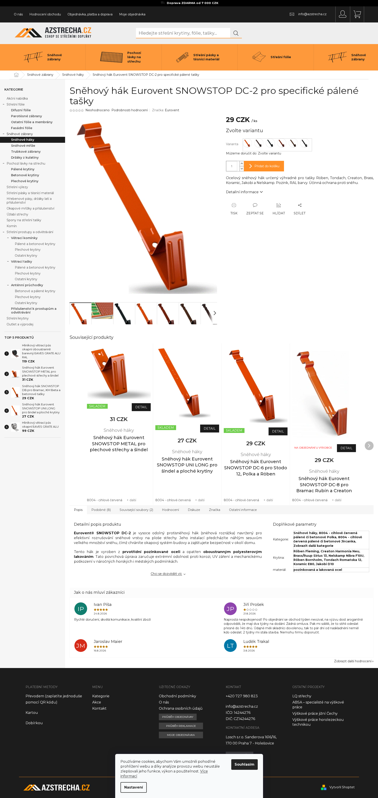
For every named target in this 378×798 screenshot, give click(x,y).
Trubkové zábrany (26, 152)
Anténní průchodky (27, 285)
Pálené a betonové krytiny (35, 244)
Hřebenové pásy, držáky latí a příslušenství (29, 200)
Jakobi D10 (325, 564)
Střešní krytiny (18, 318)
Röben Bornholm (307, 560)
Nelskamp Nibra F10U (346, 556)
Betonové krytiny (25, 175)
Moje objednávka (132, 14)
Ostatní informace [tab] (243, 510)
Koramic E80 (303, 564)
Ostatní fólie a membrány (32, 122)
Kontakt (99, 708)
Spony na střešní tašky (24, 220)
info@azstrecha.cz (242, 706)
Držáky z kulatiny (25, 158)
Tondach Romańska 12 (342, 560)
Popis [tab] (78, 510)
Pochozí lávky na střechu (26, 163)
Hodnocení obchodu (45, 14)
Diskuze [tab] (194, 510)
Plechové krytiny (24, 181)
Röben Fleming (306, 551)
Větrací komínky (24, 238)
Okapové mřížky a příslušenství (30, 208)
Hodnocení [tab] (170, 510)
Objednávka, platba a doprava (90, 14)
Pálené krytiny (22, 169)
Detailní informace (242, 192)
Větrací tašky (21, 262)
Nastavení (133, 787)
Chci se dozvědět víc (166, 574)
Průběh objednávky (177, 716)
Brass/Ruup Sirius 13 (310, 556)
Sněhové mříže (23, 146)
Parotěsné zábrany (26, 116)
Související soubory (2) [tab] (136, 510)
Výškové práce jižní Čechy (315, 713)
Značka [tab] (214, 510)
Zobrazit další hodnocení (352, 661)
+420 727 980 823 (242, 696)
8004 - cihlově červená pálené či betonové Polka (325, 535)
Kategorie (100, 696)
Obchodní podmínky (177, 696)
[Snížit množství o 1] (241, 168)
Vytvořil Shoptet (342, 787)
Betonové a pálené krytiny (35, 291)
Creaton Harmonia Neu (340, 551)
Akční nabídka (17, 98)
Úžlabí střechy (17, 214)
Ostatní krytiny (26, 256)
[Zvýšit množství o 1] (241, 163)
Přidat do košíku (266, 166)
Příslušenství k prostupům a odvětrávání (33, 310)
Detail (141, 407)
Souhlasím (244, 764)
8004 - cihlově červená (104, 500)
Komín (12, 226)
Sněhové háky (22, 140)
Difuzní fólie (21, 110)
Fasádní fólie (21, 128)
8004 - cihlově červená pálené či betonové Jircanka (327, 539)
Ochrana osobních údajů (181, 708)
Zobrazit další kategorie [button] (313, 546)
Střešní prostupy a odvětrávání (30, 232)
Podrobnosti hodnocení (129, 110)
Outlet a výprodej (20, 324)
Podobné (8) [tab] (101, 510)
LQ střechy (301, 696)
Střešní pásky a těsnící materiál (30, 193)
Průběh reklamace (181, 725)
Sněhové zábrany (20, 134)
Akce (96, 702)
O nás (18, 14)
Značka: (165, 110)
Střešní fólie (16, 104)
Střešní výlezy (17, 187)
